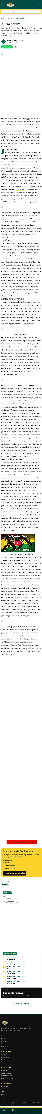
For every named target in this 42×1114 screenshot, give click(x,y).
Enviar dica (4, 1070)
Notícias (10, 18)
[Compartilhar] (15, 46)
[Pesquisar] (38, 11)
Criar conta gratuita (16, 873)
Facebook (4, 1094)
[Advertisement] (21, 98)
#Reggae (5, 884)
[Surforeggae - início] (10, 5)
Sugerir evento (6, 1073)
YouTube (4, 1089)
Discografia (5, 1057)
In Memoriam (5, 1046)
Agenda (3, 1041)
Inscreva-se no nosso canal (21, 842)
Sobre (3, 1062)
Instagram (4, 1086)
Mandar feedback (7, 1078)
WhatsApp (7, 46)
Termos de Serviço (25, 1104)
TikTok (3, 1091)
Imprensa (4, 1060)
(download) (20, 189)
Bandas (3, 1044)
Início (3, 18)
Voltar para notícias (21, 1003)
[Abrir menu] (3, 5)
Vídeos (3, 1054)
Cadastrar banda (6, 1075)
